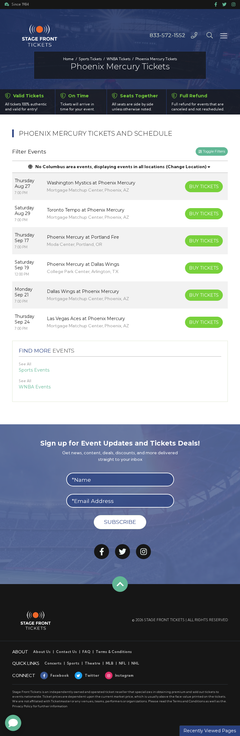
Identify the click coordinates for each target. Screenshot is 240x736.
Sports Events (34, 370)
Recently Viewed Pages (209, 731)
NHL (135, 663)
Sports (73, 663)
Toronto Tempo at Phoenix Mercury (85, 210)
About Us (42, 652)
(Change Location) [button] (186, 166)
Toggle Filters (213, 151)
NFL (122, 663)
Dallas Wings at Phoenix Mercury (83, 291)
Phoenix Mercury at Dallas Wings (83, 264)
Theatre (92, 663)
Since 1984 (20, 4)
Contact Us (66, 652)
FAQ (86, 652)
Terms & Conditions (114, 652)
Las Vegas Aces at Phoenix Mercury (86, 318)
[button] (209, 35)
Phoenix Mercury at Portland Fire (83, 237)
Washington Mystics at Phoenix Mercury (91, 183)
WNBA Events (35, 387)
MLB (109, 663)
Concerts (53, 663)
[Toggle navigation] (223, 35)
